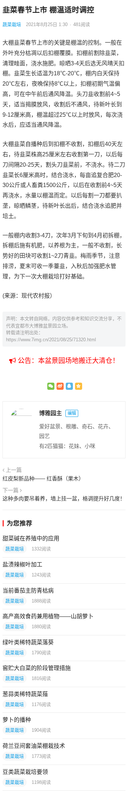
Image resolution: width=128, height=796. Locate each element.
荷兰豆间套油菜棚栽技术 (33, 746)
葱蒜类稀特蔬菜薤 (25, 694)
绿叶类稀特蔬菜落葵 (28, 642)
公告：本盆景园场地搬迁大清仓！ (67, 360)
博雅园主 (50, 413)
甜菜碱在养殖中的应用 (30, 538)
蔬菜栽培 (11, 24)
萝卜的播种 (16, 720)
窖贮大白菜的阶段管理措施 (36, 668)
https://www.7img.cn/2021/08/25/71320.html (51, 339)
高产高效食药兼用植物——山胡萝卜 (48, 616)
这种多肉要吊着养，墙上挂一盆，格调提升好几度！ (63, 498)
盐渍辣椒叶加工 (22, 564)
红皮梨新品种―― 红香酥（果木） (43, 478)
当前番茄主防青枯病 (28, 591)
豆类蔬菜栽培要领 (25, 772)
